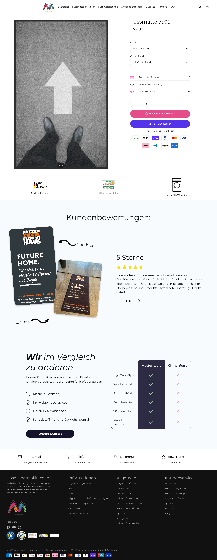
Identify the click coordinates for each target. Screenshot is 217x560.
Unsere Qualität (50, 434)
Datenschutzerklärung (56, 550)
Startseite (170, 483)
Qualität (121, 513)
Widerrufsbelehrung (128, 498)
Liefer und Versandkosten (131, 503)
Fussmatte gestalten (176, 488)
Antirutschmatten (78, 513)
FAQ (70, 488)
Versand (79, 550)
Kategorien (123, 518)
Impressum (123, 488)
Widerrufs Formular (128, 523)
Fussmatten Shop (175, 493)
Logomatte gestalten (80, 483)
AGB (71, 493)
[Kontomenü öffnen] (200, 6)
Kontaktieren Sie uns (128, 508)
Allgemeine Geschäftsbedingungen (88, 498)
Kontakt (169, 508)
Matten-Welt (19, 550)
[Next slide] (136, 301)
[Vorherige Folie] (18, 94)
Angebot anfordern (127, 483)
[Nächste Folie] (104, 94)
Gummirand (137, 56)
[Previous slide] (120, 301)
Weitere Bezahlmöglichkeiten (160, 131)
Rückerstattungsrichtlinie (82, 503)
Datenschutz (124, 493)
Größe (133, 42)
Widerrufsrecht (37, 550)
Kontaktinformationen (108, 550)
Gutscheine (74, 508)
